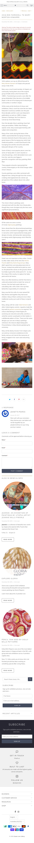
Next (29, 11)
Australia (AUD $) (16, 821)
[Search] (27, 5)
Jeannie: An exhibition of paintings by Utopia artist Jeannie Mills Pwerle (16, 515)
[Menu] (1, 5)
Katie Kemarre (23, 305)
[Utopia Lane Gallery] (17, 5)
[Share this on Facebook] (14, 399)
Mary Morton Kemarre (9, 83)
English (12, 817)
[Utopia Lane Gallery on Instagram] (18, 812)
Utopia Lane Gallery (19, 836)
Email (4, 447)
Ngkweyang (12, 225)
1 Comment (24, 21)
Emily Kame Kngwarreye (17, 263)
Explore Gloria (10, 578)
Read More (8, 539)
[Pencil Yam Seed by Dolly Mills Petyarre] (17, 622)
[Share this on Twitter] (10, 399)
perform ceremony (15, 309)
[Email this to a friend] (24, 399)
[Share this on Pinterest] (19, 399)
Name (4, 440)
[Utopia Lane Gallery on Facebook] (15, 812)
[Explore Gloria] (17, 561)
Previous (24, 11)
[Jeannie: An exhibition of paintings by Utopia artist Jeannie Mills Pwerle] (17, 496)
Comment (5, 455)
